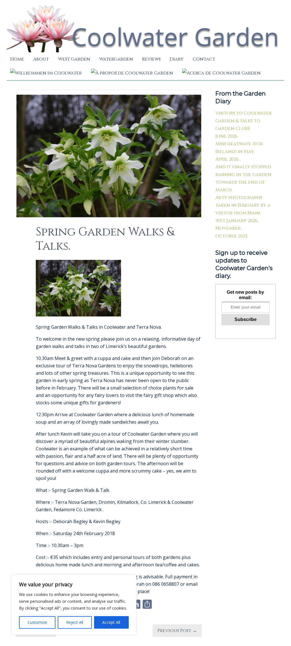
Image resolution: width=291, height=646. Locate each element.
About (41, 59)
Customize (37, 622)
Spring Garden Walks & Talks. (105, 239)
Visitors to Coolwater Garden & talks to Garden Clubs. (243, 121)
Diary (177, 59)
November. (228, 228)
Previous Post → (177, 631)
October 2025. (231, 236)
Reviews (151, 59)
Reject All (74, 622)
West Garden (74, 59)
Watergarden (116, 59)
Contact (204, 59)
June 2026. (226, 136)
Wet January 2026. (236, 221)
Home (17, 59)
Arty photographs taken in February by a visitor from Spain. (243, 205)
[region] (73, 605)
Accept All (111, 622)
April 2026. (227, 159)
